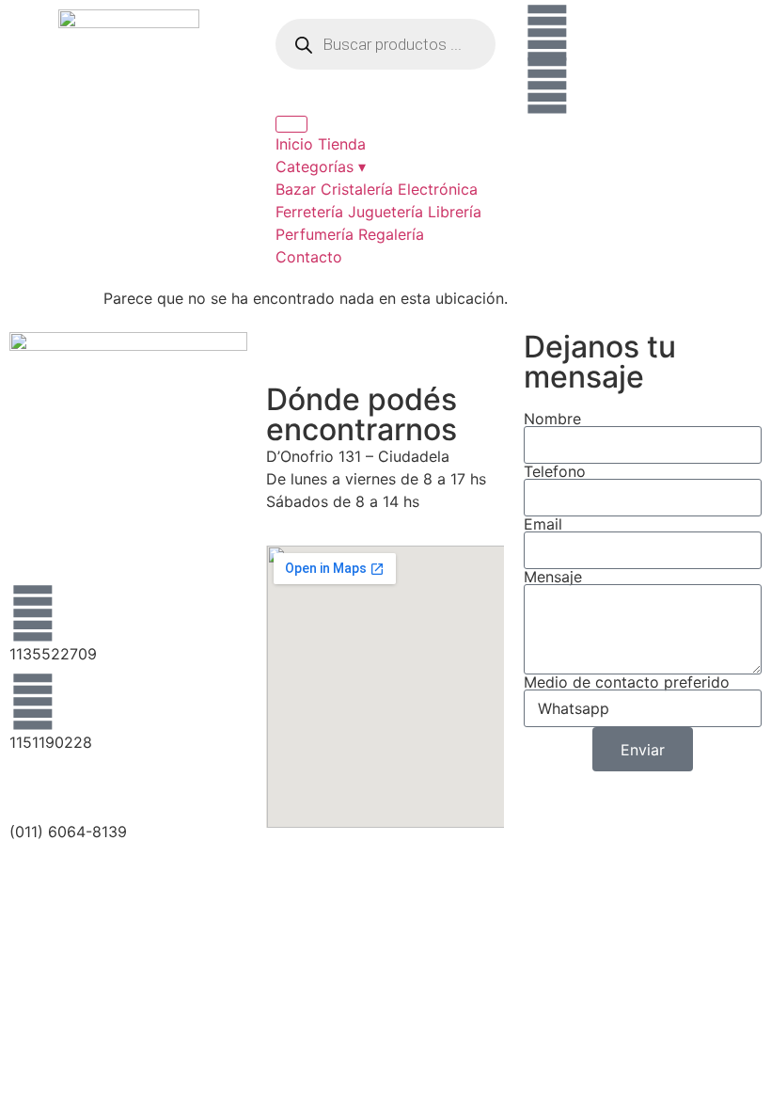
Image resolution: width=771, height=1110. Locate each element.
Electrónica (438, 189)
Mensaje (553, 576)
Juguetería (385, 211)
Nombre (552, 418)
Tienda (342, 144)
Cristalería (357, 189)
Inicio (294, 144)
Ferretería (309, 211)
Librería (454, 211)
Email (543, 523)
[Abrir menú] (291, 124)
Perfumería (314, 234)
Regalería (391, 234)
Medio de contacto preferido (627, 682)
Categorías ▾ (320, 166)
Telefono (555, 471)
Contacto (308, 256)
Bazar (295, 189)
